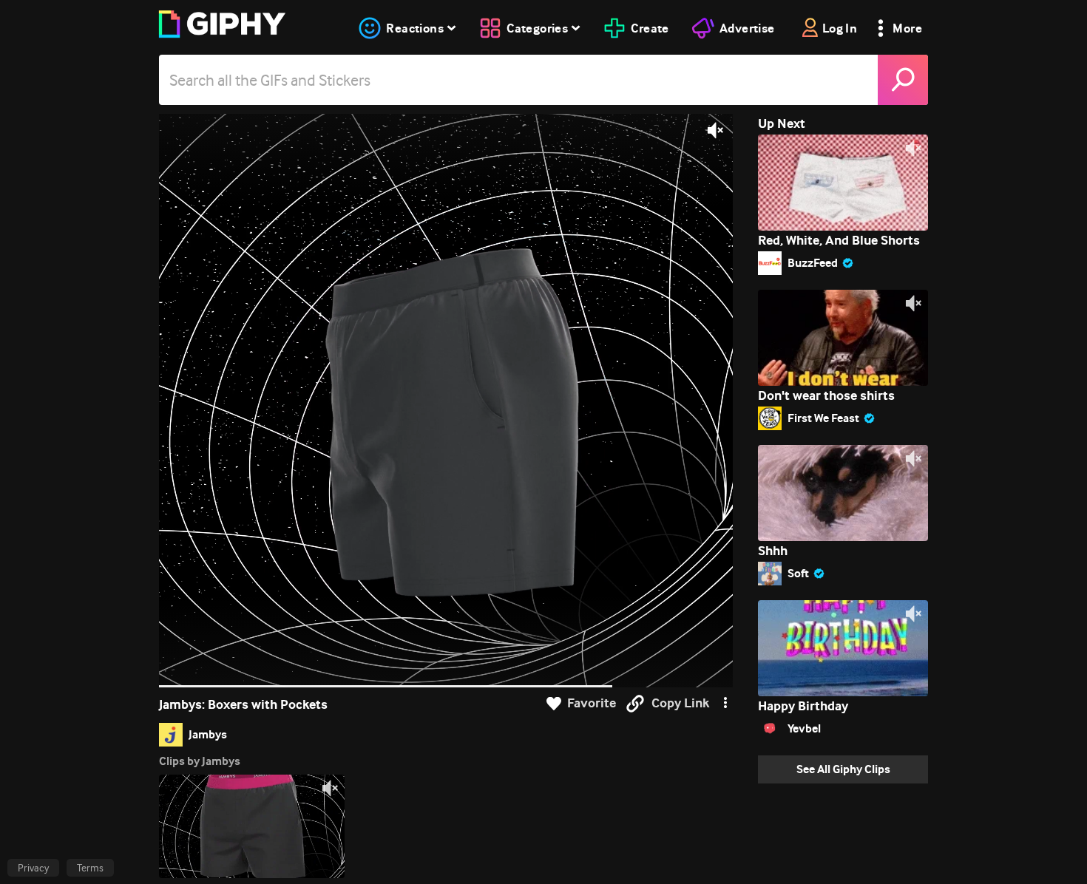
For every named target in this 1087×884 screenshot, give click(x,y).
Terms (90, 868)
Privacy (33, 868)
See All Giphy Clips (843, 769)
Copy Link (680, 703)
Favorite (591, 703)
